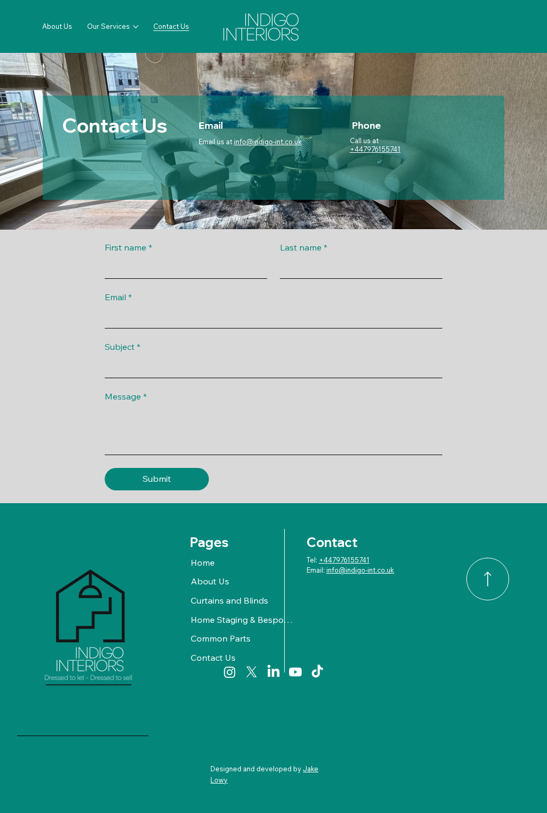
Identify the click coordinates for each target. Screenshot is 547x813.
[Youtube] (295, 672)
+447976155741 (375, 149)
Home (203, 562)
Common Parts (221, 638)
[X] (251, 672)
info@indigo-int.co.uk (268, 141)
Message (126, 396)
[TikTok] (317, 672)
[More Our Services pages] (135, 26)
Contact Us (213, 657)
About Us (210, 581)
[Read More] (487, 579)
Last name (303, 247)
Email (118, 297)
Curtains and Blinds (229, 600)
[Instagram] (229, 672)
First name (128, 247)
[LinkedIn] (273, 672)
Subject (122, 346)
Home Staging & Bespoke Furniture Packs (243, 619)
